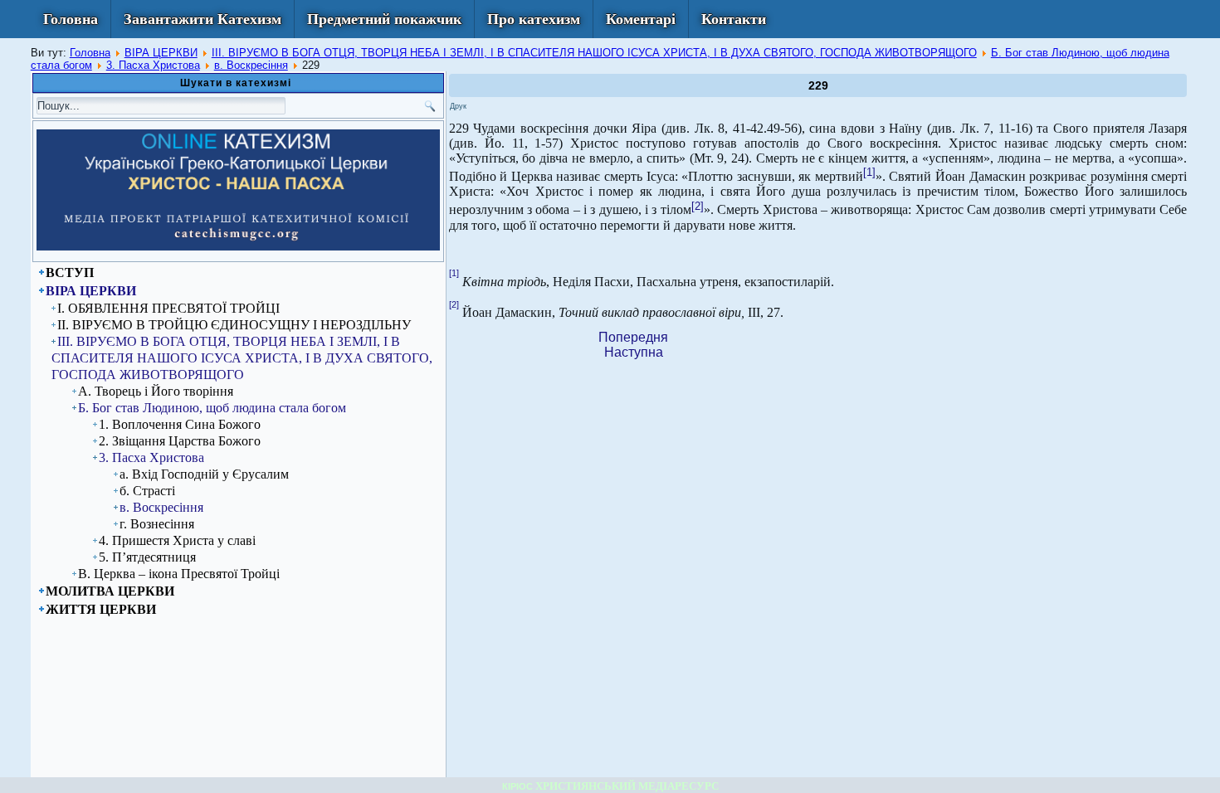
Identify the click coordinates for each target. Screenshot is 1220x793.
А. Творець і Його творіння (155, 391)
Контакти (733, 19)
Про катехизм (533, 19)
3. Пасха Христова (153, 65)
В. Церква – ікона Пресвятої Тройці (179, 574)
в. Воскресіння (251, 65)
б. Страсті (147, 491)
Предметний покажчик (384, 19)
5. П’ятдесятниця (147, 557)
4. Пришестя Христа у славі (177, 540)
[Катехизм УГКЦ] (238, 247)
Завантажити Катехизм (202, 19)
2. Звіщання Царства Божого (180, 441)
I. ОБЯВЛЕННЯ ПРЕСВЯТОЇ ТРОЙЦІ (168, 308)
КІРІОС (517, 786)
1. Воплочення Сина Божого (180, 424)
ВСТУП (70, 272)
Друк (458, 106)
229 (818, 85)
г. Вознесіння (157, 524)
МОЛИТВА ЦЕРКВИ (110, 591)
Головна (70, 19)
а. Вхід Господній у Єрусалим (204, 474)
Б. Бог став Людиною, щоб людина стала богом (212, 408)
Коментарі (641, 19)
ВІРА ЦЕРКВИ (161, 52)
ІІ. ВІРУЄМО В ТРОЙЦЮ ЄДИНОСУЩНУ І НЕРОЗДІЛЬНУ (234, 325)
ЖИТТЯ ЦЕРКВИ (101, 609)
